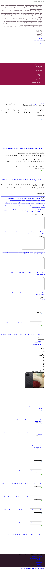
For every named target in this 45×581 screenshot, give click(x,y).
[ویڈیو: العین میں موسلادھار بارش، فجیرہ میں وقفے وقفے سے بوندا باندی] (33, 269)
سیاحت (40, 68)
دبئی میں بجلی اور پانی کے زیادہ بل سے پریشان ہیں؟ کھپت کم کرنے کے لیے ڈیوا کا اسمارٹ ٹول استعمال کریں (22, 24)
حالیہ (40, 408)
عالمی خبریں (39, 70)
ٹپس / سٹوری (39, 71)
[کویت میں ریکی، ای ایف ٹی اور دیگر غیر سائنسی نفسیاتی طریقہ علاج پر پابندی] (35, 321)
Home (43, 104)
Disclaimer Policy (36, 558)
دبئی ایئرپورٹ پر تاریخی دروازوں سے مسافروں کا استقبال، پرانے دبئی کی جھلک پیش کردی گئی (24, 232)
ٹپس (39, 75)
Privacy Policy (37, 556)
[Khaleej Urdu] (39, 41)
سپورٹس (40, 76)
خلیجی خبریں (39, 66)
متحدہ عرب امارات (38, 64)
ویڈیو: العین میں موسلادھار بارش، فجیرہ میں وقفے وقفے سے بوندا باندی (21, 13)
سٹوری (38, 74)
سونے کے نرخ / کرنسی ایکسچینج (35, 79)
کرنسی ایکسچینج (36, 82)
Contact (39, 559)
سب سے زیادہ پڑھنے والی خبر (34, 406)
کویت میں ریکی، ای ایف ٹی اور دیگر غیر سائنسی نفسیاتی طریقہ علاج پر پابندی (23, 322)
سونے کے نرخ (37, 80)
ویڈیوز (40, 78)
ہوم (41, 63)
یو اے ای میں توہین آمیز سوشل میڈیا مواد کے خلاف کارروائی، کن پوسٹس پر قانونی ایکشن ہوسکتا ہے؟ (23, 252)
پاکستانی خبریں (38, 67)
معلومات (38, 72)
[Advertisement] (22, 53)
